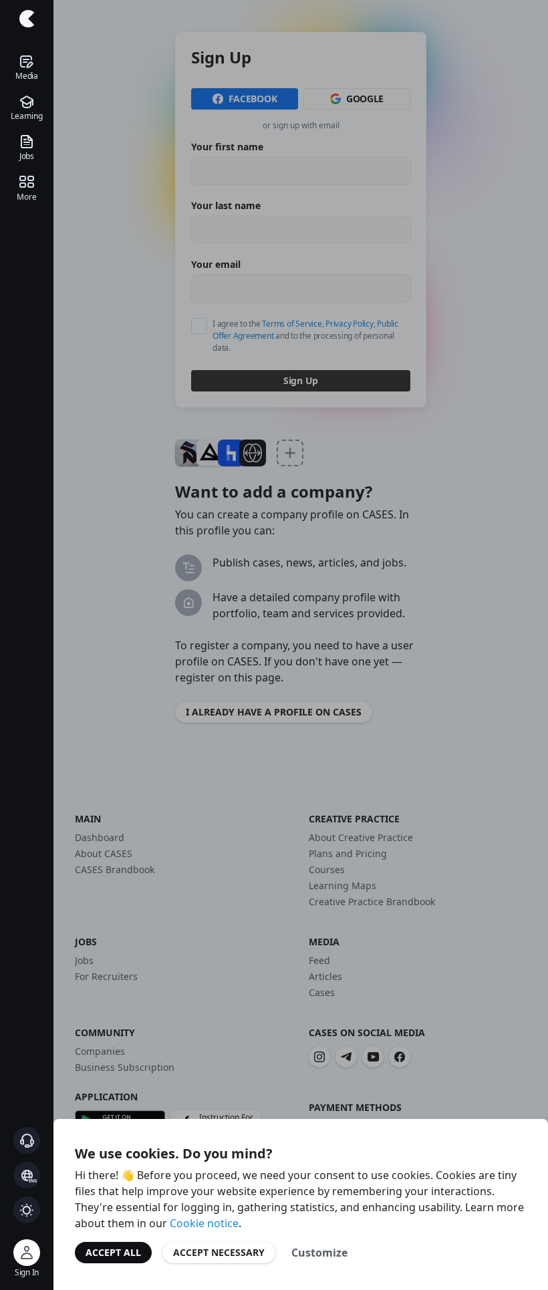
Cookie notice (204, 1223)
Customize (319, 1252)
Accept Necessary (219, 1252)
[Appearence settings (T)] (26, 1209)
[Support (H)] (26, 1140)
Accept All (113, 1252)
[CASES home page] (26, 18)
